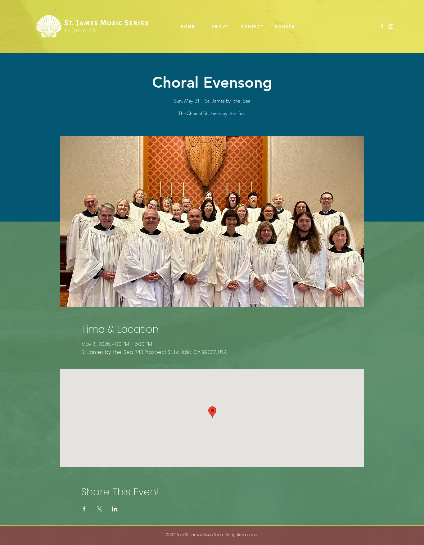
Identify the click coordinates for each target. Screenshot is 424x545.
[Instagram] (391, 26)
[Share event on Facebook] (84, 508)
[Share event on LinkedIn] (115, 508)
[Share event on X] (99, 508)
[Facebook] (382, 26)
